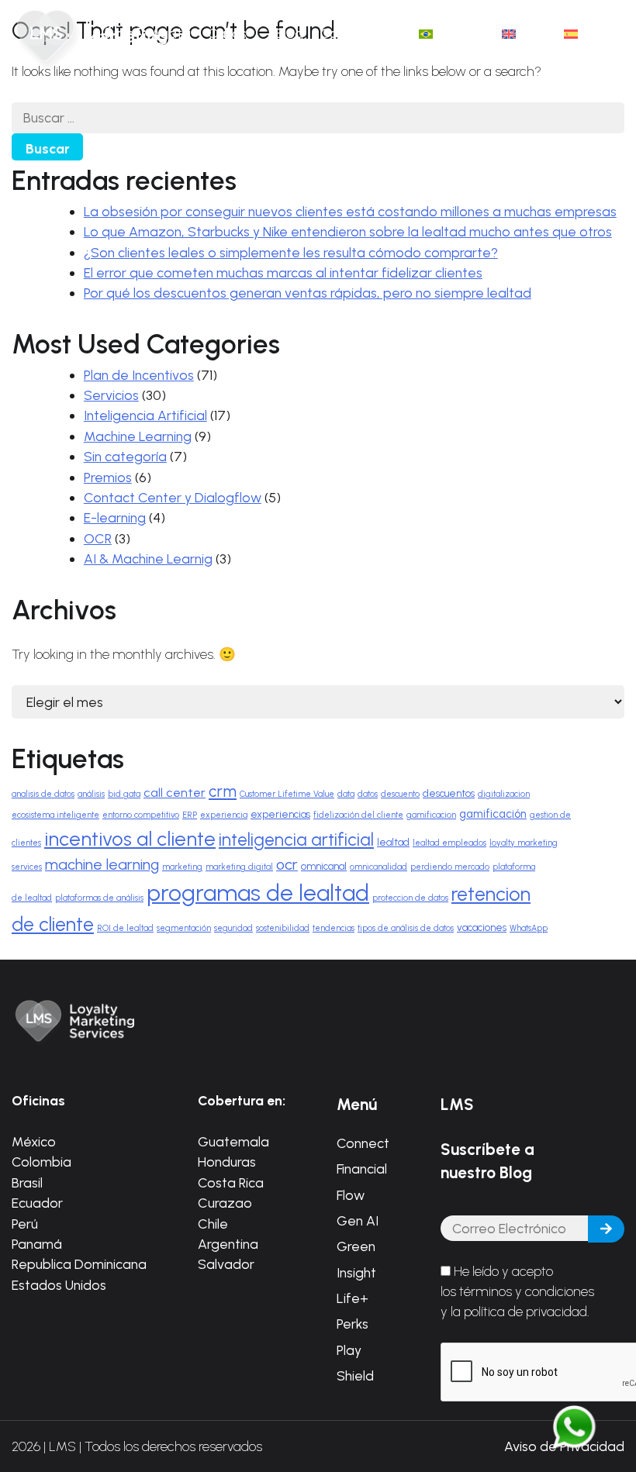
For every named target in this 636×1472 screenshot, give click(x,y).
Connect (363, 1143)
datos (368, 794)
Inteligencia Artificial (145, 415)
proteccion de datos (410, 898)
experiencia (223, 815)
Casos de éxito (233, 43)
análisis (91, 794)
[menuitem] (452, 33)
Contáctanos (361, 33)
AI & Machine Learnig (148, 558)
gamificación (493, 814)
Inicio (119, 33)
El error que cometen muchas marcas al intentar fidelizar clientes (283, 272)
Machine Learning (138, 436)
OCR (98, 538)
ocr (287, 864)
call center (174, 792)
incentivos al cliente (130, 838)
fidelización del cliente (358, 815)
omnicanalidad (378, 867)
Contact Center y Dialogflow (172, 497)
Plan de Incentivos (139, 375)
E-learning (115, 517)
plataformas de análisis (99, 898)
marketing (182, 867)
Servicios (111, 395)
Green (356, 1246)
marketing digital (239, 867)
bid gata (124, 794)
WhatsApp (529, 928)
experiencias (280, 814)
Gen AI (357, 1220)
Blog (289, 33)
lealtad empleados (449, 843)
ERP (189, 815)
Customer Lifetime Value (287, 794)
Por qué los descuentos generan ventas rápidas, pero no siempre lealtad (307, 292)
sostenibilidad (282, 928)
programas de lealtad (258, 892)
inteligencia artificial (296, 839)
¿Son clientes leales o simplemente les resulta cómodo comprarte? (291, 252)
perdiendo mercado (449, 867)
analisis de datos (43, 794)
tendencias (333, 928)
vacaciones (481, 927)
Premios (108, 477)
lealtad (393, 842)
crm (223, 791)
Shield (355, 1375)
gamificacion (431, 815)
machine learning (102, 864)
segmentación (184, 928)
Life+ (352, 1298)
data (345, 794)
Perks (352, 1323)
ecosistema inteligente (55, 815)
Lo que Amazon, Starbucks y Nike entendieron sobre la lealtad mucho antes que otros (348, 231)
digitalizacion (504, 794)
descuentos (449, 793)
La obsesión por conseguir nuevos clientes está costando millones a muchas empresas (350, 211)
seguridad (233, 928)
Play (349, 1350)
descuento (400, 794)
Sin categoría (125, 456)
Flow (351, 1195)
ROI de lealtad (125, 928)
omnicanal (324, 866)
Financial (362, 1168)
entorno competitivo (140, 815)
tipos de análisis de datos (406, 928)
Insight (356, 1272)
